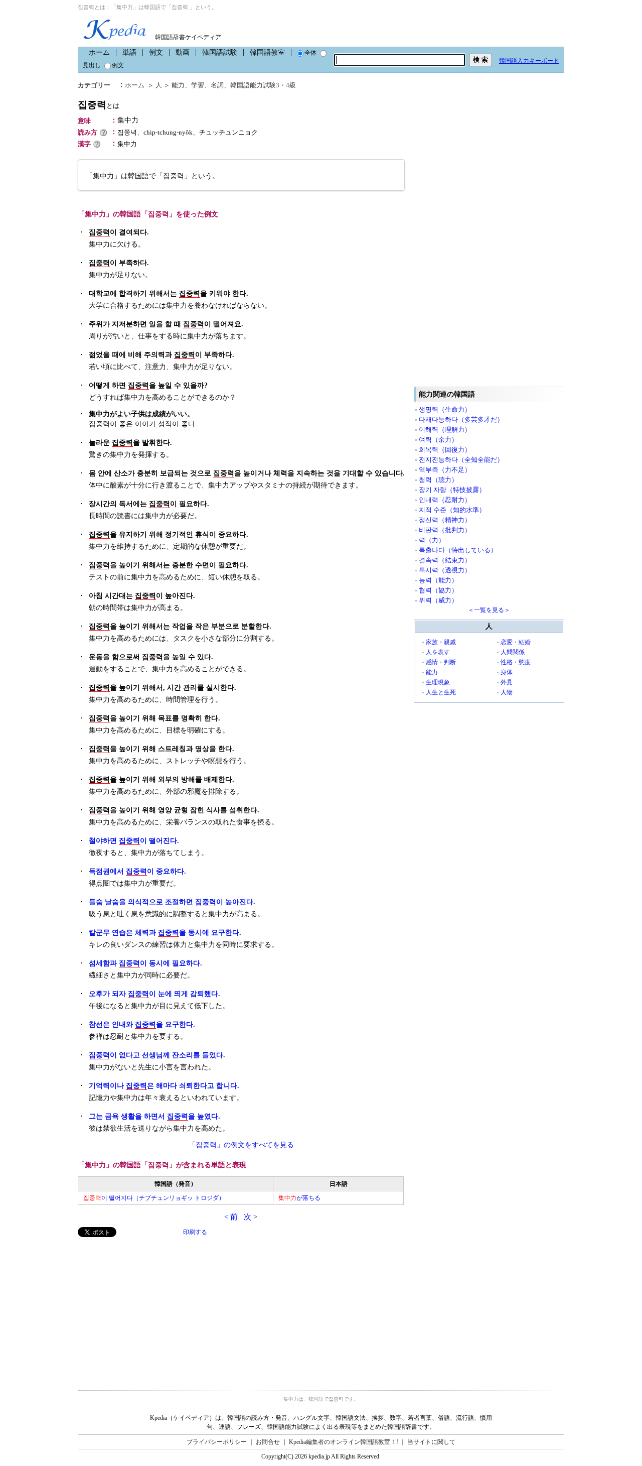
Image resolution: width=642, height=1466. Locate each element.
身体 (507, 672)
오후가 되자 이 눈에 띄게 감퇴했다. (154, 994)
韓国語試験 (219, 52)
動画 (183, 52)
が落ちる (299, 1197)
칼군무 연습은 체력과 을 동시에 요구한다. (165, 932)
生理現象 (438, 682)
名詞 (217, 85)
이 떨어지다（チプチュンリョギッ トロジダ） (154, 1197)
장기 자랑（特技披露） (452, 490)
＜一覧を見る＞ (489, 610)
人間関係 (513, 652)
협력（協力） (438, 590)
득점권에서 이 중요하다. (137, 871)
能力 (178, 85)
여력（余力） (438, 439)
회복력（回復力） (445, 449)
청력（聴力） (438, 479)
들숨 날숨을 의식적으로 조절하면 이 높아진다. (172, 902)
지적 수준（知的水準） (452, 510)
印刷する (195, 1232)
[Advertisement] (153, 1307)
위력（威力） (438, 600)
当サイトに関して (431, 1441)
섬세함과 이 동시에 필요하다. (145, 963)
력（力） (432, 540)
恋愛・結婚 (516, 642)
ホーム (99, 52)
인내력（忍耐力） (445, 500)
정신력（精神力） (445, 520)
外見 (507, 682)
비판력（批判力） (445, 530)
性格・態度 (516, 662)
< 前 (231, 1217)
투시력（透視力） (445, 570)
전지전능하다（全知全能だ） (461, 459)
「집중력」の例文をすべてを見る (241, 1145)
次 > (250, 1217)
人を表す (438, 652)
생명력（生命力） (445, 409)
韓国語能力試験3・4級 (263, 85)
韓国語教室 (267, 52)
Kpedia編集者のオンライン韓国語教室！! (343, 1441)
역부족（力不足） (445, 469)
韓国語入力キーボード (529, 60)
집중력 (98, 104)
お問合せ (268, 1441)
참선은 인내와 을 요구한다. (142, 1024)
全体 (310, 52)
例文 (156, 52)
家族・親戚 (441, 642)
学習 (197, 85)
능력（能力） (438, 580)
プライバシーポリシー (217, 1441)
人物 (507, 692)
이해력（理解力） (445, 429)
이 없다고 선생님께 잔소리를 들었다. (157, 1055)
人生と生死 (441, 692)
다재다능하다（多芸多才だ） (461, 419)
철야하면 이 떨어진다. (134, 840)
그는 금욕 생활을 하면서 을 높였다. (154, 1116)
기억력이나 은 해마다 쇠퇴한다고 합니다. (164, 1085)
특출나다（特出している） (458, 550)
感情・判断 (441, 662)
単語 (129, 52)
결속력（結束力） (445, 560)
